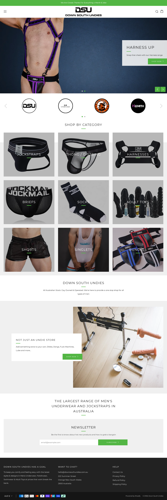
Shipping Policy (120, 484)
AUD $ (7, 496)
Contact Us (118, 472)
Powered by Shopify (133, 496)
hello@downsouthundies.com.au (73, 472)
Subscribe (112, 442)
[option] (83, 55)
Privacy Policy (119, 476)
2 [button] (84, 91)
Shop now (71, 357)
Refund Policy (119, 480)
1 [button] (82, 91)
